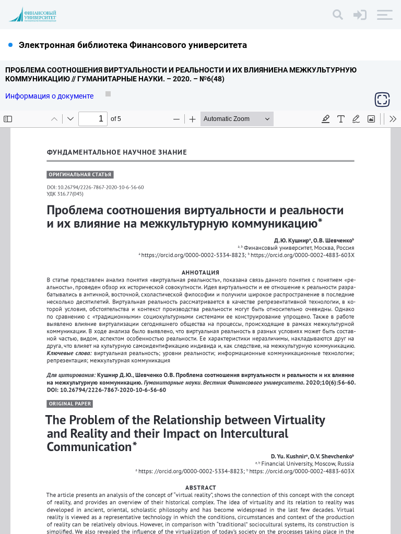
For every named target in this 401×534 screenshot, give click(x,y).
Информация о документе (50, 96)
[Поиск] (338, 14)
